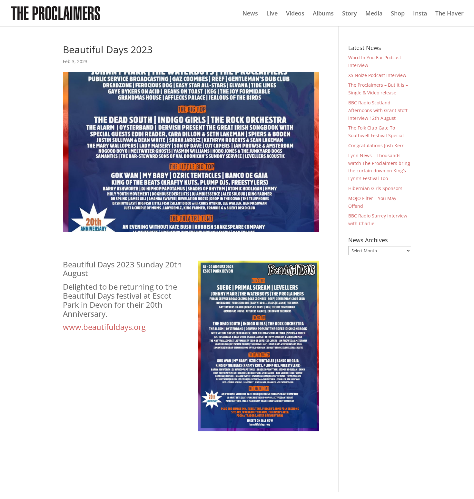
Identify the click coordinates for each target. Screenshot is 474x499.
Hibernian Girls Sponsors (375, 188)
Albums (323, 14)
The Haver (449, 14)
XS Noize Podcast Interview (377, 75)
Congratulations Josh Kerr (376, 145)
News (250, 14)
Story (349, 14)
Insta (420, 14)
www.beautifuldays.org (104, 326)
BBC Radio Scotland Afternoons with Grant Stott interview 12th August (378, 110)
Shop (398, 14)
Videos (295, 14)
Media (373, 14)
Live (272, 14)
